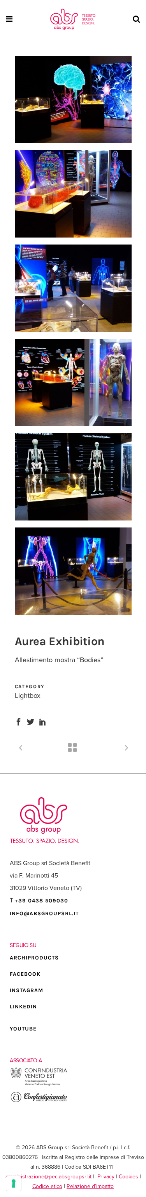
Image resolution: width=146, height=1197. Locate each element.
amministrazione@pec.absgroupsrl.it (48, 1176)
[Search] (135, 19)
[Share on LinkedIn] (42, 721)
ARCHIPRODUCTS (34, 957)
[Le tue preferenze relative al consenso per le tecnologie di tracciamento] (13, 1183)
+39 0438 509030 (41, 900)
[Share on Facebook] (18, 721)
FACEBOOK (25, 974)
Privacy (105, 1176)
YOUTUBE (23, 1028)
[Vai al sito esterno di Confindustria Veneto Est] (39, 1084)
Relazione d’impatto (90, 1186)
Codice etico (47, 1186)
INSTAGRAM (26, 990)
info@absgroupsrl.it (44, 913)
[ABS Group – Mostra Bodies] (73, 99)
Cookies (128, 1176)
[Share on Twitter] (30, 721)
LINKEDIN (23, 1006)
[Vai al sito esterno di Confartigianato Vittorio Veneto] (39, 1101)
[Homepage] (73, 19)
